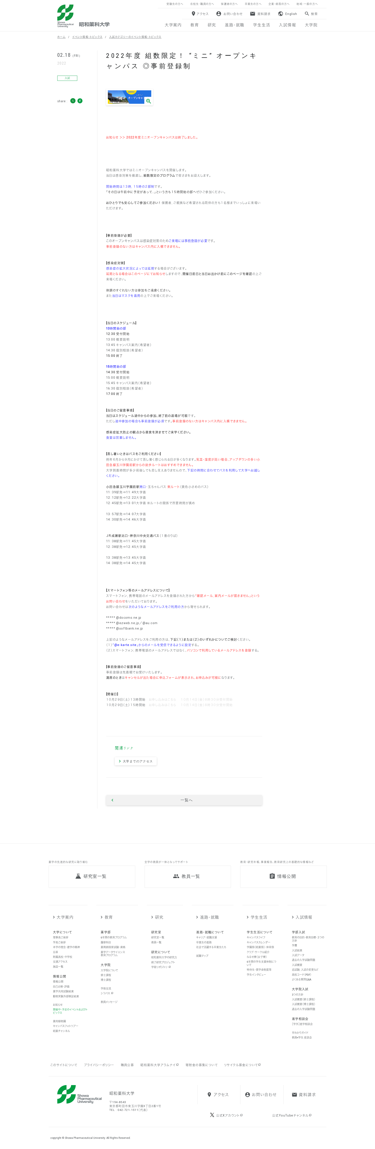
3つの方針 (297, 994)
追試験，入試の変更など (305, 969)
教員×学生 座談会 (302, 1037)
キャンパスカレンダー (258, 942)
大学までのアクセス (138, 761)
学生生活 (259, 917)
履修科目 (106, 942)
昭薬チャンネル (61, 1031)
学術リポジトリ (159, 967)
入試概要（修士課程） (303, 999)
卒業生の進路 (204, 942)
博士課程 (106, 980)
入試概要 (297, 965)
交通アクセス (60, 961)
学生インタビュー (256, 974)
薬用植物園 (59, 1021)
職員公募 (127, 1065)
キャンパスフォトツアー (65, 1026)
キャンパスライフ (256, 937)
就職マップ (202, 956)
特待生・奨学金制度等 (259, 969)
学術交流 (106, 988)
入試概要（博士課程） (303, 1004)
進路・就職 (209, 917)
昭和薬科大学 (83, 16)
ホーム (61, 37)
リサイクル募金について (241, 1065)
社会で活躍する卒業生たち (211, 947)
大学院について (109, 970)
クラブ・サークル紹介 (258, 952)
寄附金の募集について (202, 1065)
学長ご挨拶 (59, 942)
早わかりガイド (300, 1032)
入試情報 (304, 917)
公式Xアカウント (228, 1115)
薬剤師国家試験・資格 (113, 947)
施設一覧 (58, 966)
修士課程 (106, 975)
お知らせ (57, 1004)
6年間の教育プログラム (114, 937)
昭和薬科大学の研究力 (164, 957)
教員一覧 (156, 942)
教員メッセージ (109, 1002)
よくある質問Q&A (301, 979)
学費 (294, 945)
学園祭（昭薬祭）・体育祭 (260, 947)
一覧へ (187, 800)
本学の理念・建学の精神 (66, 947)
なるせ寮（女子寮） (257, 957)
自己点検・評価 (61, 986)
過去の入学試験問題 (303, 960)
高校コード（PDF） (301, 974)
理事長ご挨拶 (60, 937)
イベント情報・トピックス (87, 37)
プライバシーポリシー (99, 1065)
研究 (159, 917)
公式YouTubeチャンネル (290, 1115)
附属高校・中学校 (62, 957)
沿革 (55, 952)
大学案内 (65, 917)
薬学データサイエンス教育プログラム (113, 954)
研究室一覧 (157, 937)
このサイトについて (63, 1065)
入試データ (298, 955)
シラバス (106, 993)
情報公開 (58, 981)
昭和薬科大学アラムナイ (158, 1065)
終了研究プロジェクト (163, 962)
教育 (109, 917)
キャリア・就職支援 (206, 937)
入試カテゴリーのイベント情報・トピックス (135, 37)
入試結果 (297, 950)
